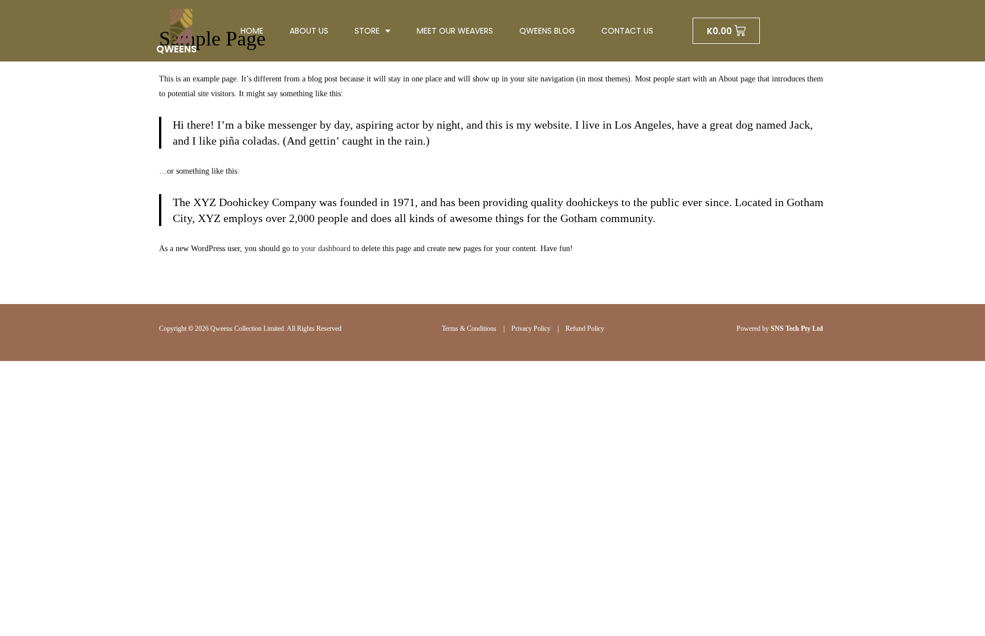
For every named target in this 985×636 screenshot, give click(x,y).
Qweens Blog (547, 30)
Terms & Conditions (469, 329)
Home (252, 30)
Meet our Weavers (455, 30)
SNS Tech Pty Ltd (797, 329)
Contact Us (627, 30)
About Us (309, 30)
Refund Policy (584, 329)
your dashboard (326, 248)
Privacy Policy (531, 329)
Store (367, 30)
